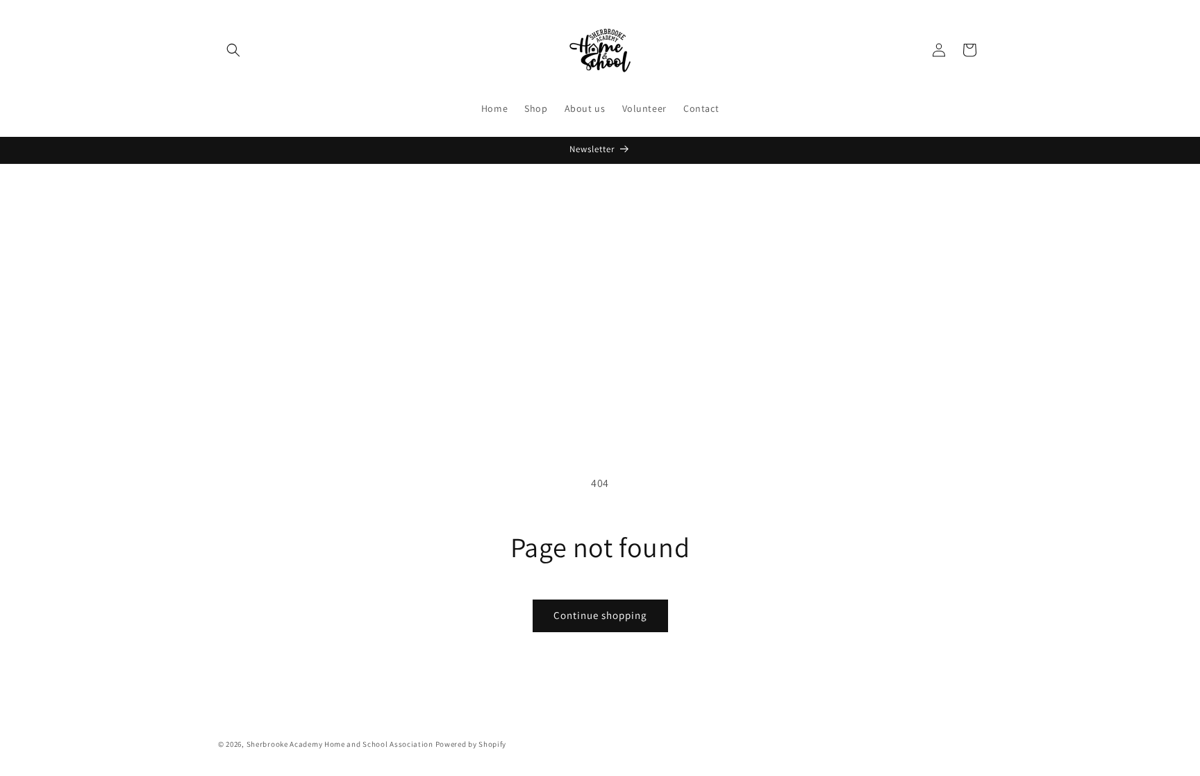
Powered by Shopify (471, 744)
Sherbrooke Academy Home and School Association (340, 744)
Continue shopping (600, 615)
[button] (233, 50)
